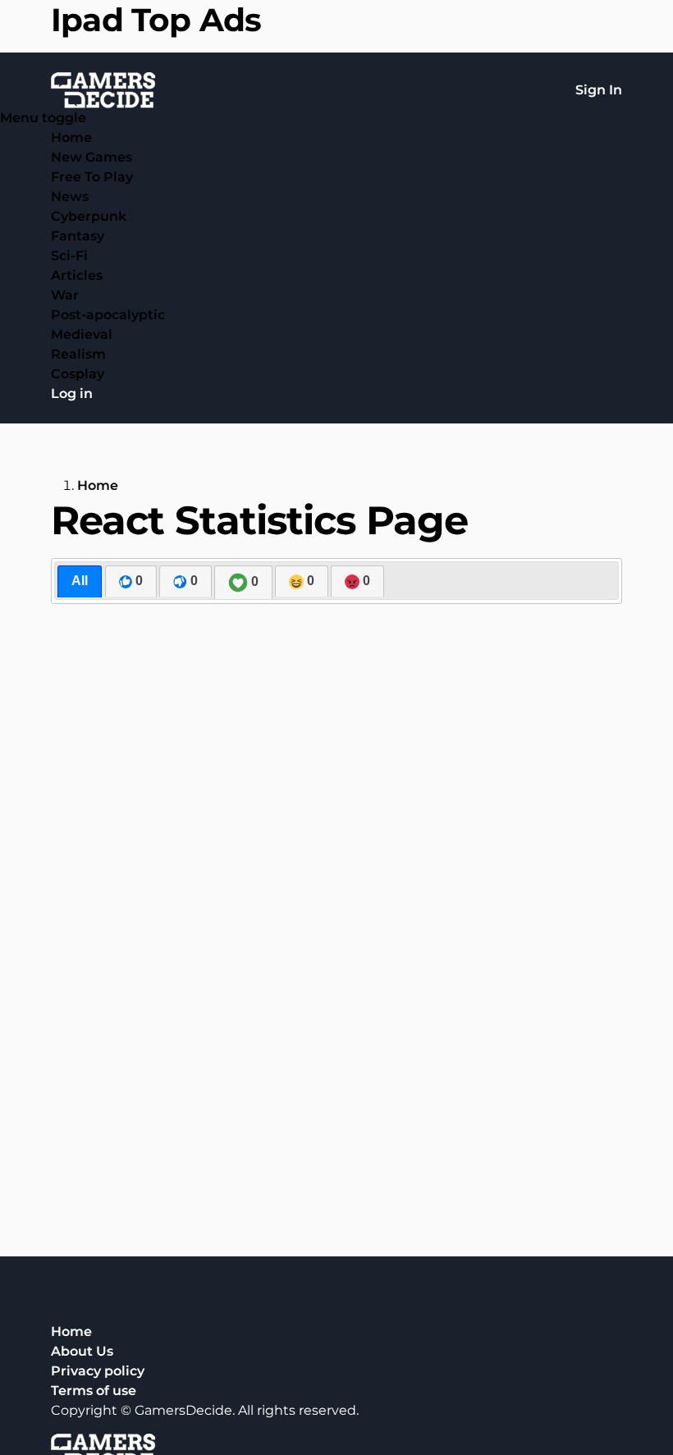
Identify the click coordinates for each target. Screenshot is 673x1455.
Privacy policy (97, 1371)
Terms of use (93, 1390)
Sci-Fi (69, 255)
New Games (91, 157)
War (65, 295)
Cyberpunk (88, 216)
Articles (77, 275)
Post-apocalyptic (108, 315)
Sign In (598, 90)
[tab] (79, 581)
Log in (72, 393)
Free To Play (92, 177)
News (70, 196)
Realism (78, 354)
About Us (82, 1351)
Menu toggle (43, 118)
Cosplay (77, 374)
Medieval (81, 334)
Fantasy (77, 236)
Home (71, 137)
